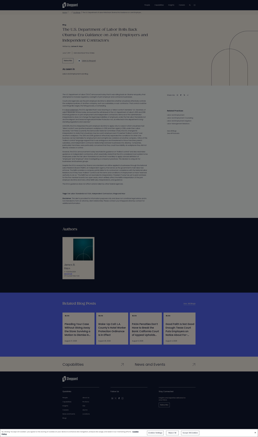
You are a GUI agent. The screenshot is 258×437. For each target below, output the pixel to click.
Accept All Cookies (190, 433)
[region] (129, 433)
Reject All (172, 433)
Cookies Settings (155, 433)
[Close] (255, 432)
